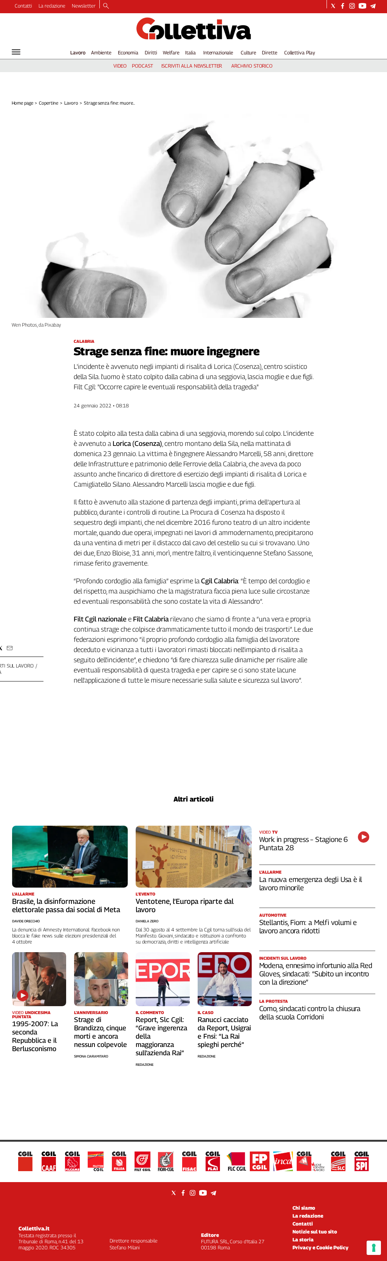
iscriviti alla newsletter (191, 66)
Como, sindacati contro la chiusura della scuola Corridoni (310, 1012)
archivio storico (251, 66)
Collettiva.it (34, 1228)
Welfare (171, 52)
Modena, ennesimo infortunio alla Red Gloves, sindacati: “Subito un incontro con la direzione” (315, 973)
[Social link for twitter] (333, 6)
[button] (9, 648)
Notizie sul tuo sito (315, 1232)
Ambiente (101, 52)
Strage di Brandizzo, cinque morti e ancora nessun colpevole (100, 1032)
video (120, 66)
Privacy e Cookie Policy (320, 1247)
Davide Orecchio (26, 921)
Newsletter (84, 6)
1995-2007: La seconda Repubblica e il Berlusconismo (35, 1036)
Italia (190, 52)
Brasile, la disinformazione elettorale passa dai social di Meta (66, 905)
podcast (142, 66)
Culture (248, 52)
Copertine (48, 103)
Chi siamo (304, 1208)
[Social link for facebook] (342, 6)
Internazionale (218, 52)
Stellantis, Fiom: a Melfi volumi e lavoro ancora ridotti (308, 926)
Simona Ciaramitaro (91, 1056)
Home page (22, 103)
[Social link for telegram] (373, 6)
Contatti (23, 6)
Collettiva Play (299, 52)
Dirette (269, 52)
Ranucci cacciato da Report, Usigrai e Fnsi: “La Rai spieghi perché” (224, 1032)
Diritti (151, 52)
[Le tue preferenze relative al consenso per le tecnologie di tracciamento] (374, 1248)
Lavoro (77, 52)
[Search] (106, 6)
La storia (303, 1239)
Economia (128, 52)
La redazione (52, 6)
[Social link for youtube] (362, 6)
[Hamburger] (16, 52)
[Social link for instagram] (352, 6)
